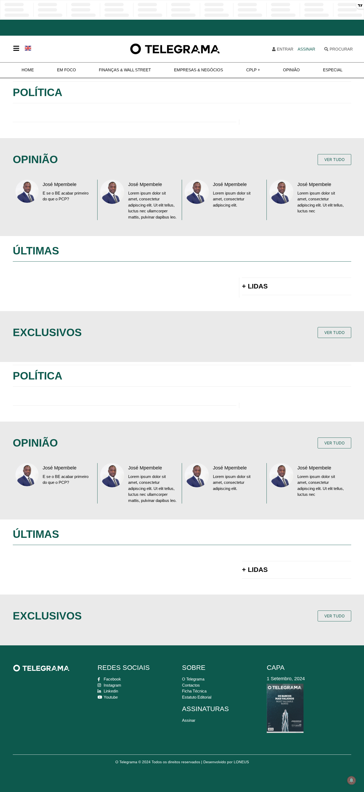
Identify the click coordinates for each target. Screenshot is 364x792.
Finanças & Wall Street (125, 70)
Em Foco (66, 70)
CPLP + (253, 70)
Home (28, 70)
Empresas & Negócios (198, 70)
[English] (28, 47)
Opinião (291, 70)
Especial (332, 70)
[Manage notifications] (351, 780)
